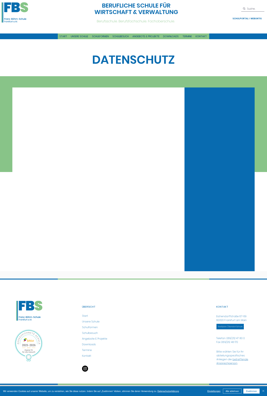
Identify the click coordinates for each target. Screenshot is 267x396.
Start (85, 316)
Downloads (89, 344)
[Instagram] (85, 369)
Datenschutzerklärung (168, 391)
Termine (87, 350)
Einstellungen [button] (213, 391)
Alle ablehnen (232, 391)
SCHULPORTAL (241, 18)
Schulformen (90, 327)
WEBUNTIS (256, 18)
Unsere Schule (91, 321)
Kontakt (86, 356)
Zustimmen (251, 391)
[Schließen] (263, 391)
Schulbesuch (90, 333)
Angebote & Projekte (94, 338)
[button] (79, 36)
